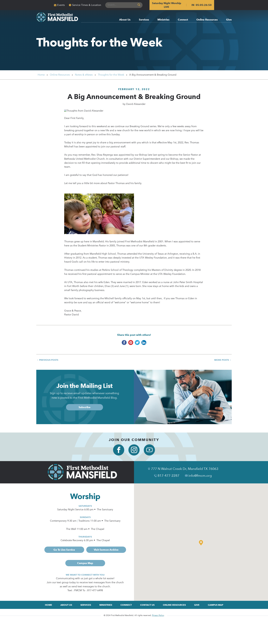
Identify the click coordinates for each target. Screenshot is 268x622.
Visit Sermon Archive (106, 549)
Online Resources (207, 19)
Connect (183, 19)
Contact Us (147, 605)
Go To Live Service (64, 549)
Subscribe (84, 407)
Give (229, 19)
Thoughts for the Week (99, 42)
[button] (202, 543)
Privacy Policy (158, 615)
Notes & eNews (84, 74)
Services (144, 19)
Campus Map (85, 563)
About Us (125, 19)
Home (41, 74)
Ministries (163, 19)
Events (61, 5)
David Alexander (135, 104)
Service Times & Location (86, 5)
